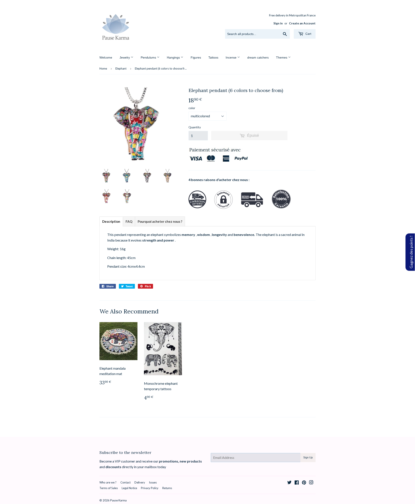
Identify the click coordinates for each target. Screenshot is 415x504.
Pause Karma (118, 500)
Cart (308, 33)
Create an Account (302, 23)
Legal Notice (129, 488)
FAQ (129, 221)
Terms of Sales (108, 488)
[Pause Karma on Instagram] (311, 483)
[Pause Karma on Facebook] (296, 483)
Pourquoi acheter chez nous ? (160, 221)
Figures (196, 57)
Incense (231, 57)
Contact (125, 482)
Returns (167, 488)
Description (111, 221)
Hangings (174, 57)
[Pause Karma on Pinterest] (304, 483)
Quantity (194, 127)
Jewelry (125, 57)
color (191, 108)
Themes (282, 57)
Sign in (278, 23)
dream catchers (258, 57)
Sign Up (308, 457)
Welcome (105, 57)
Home (103, 68)
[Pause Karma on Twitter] (289, 483)
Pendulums (149, 57)
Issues (153, 482)
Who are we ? (108, 482)
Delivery (139, 482)
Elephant (120, 68)
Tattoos (213, 57)
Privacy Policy (149, 488)
